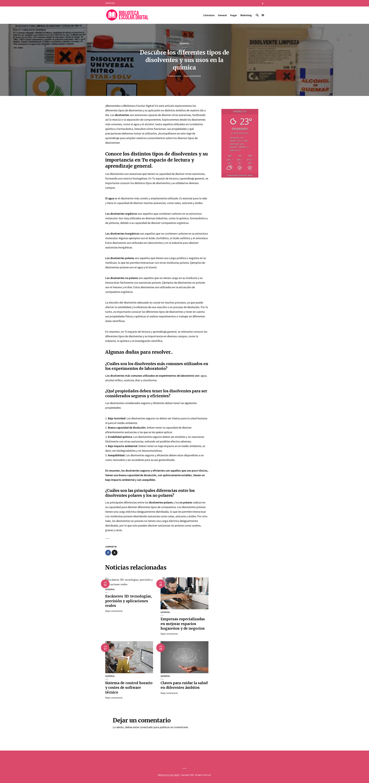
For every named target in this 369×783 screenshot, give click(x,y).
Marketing (246, 15)
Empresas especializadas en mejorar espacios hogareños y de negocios (183, 624)
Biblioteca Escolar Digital (168, 775)
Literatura (208, 15)
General (222, 15)
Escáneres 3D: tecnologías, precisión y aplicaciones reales (128, 601)
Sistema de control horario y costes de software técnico (129, 688)
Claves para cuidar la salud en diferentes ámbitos (184, 685)
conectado (146, 727)
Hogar (233, 15)
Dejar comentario (192, 75)
